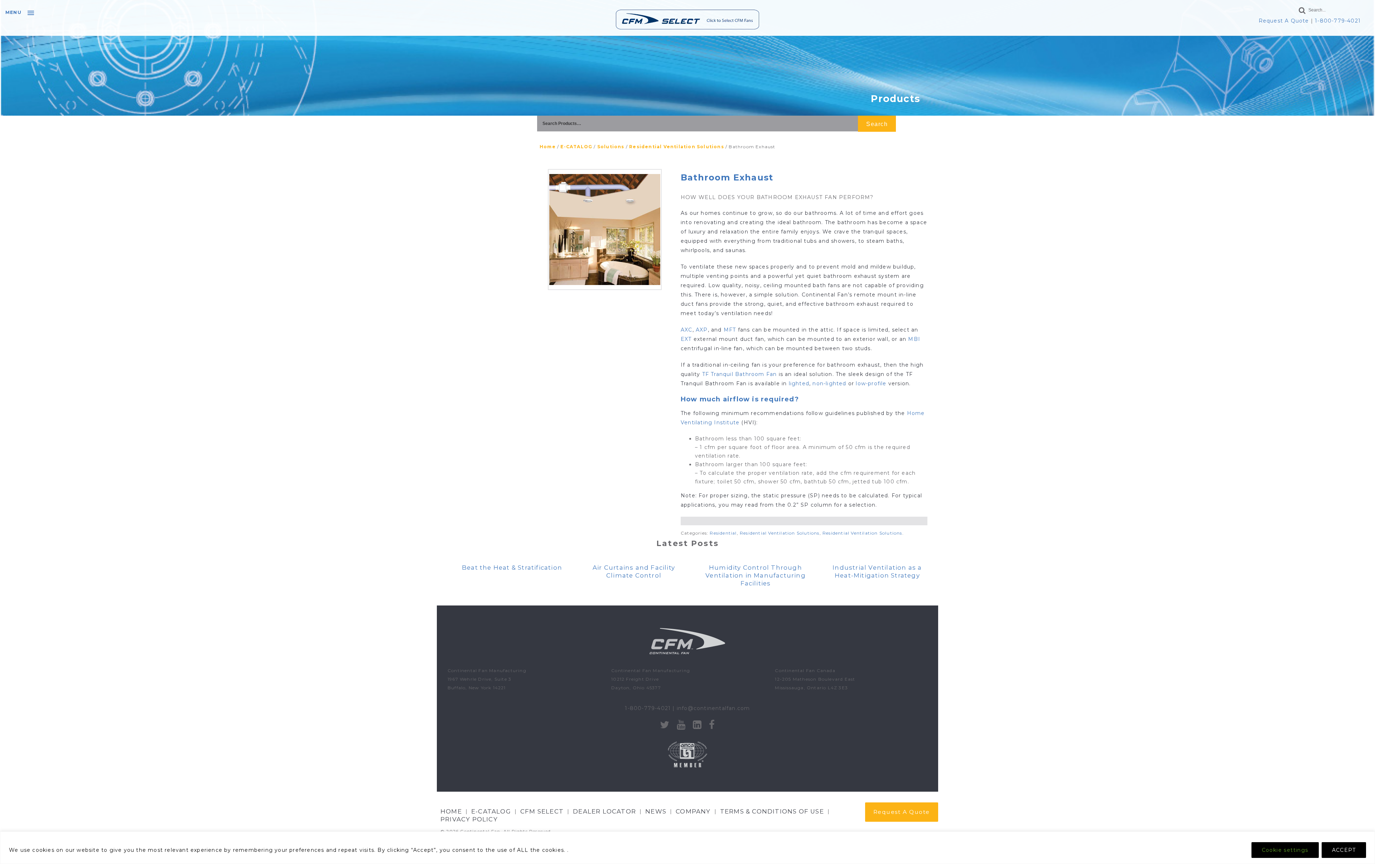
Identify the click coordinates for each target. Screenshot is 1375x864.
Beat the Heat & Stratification (512, 567)
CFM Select (542, 811)
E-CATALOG (576, 146)
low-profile (871, 383)
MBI (914, 339)
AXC (687, 330)
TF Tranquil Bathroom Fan (740, 374)
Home (548, 146)
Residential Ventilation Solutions (676, 146)
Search (877, 124)
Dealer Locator (604, 811)
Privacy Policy (469, 819)
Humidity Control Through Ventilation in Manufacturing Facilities (755, 575)
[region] (687, 847)
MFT (730, 330)
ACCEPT (1344, 850)
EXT (686, 339)
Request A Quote (1284, 21)
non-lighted (829, 383)
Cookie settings (1285, 850)
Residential (723, 533)
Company (693, 811)
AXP (702, 330)
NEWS (655, 811)
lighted (799, 383)
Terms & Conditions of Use (772, 811)
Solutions (610, 146)
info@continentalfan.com (713, 708)
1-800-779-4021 (1338, 21)
